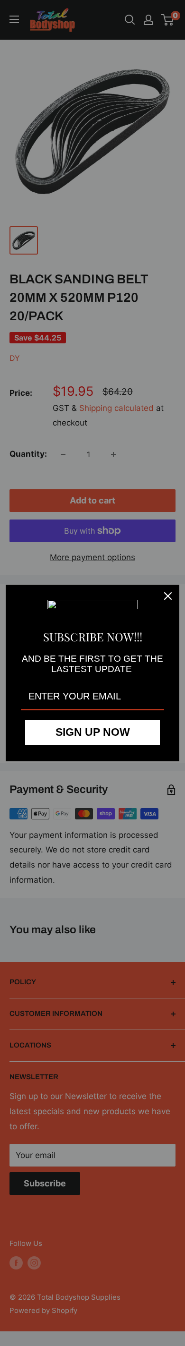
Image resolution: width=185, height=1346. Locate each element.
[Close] (168, 596)
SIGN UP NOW (93, 732)
